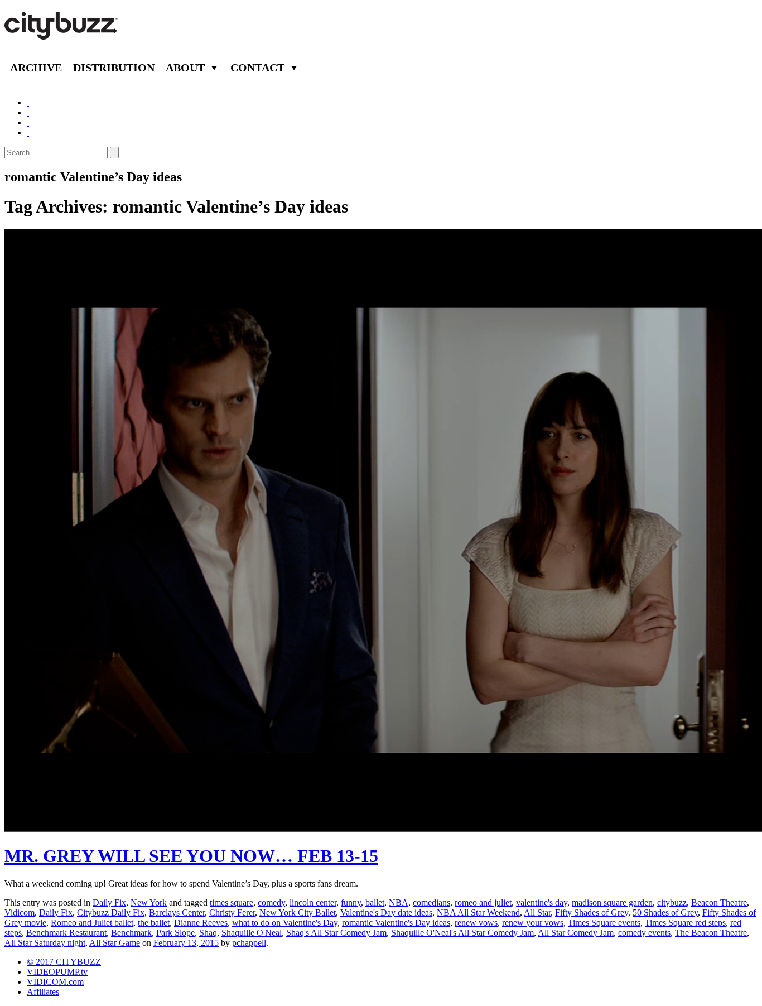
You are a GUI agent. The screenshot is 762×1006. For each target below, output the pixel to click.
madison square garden (612, 902)
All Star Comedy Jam (576, 932)
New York (149, 902)
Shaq (208, 932)
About (185, 67)
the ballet (154, 922)
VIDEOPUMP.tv (57, 971)
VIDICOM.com (55, 981)
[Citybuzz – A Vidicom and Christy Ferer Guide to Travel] (61, 33)
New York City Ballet (297, 912)
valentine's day (541, 902)
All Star (537, 912)
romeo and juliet (483, 902)
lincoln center (313, 902)
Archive (36, 67)
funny (351, 902)
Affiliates (43, 992)
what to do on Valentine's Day (284, 922)
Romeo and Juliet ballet (92, 922)
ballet (374, 902)
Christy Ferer (232, 912)
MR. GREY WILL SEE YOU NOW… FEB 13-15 (191, 856)
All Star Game (114, 942)
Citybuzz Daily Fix (110, 912)
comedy (271, 902)
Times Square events (604, 922)
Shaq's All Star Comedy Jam (336, 932)
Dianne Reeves (201, 922)
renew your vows (532, 922)
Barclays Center (177, 912)
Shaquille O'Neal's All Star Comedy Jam (462, 932)
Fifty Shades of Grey (591, 912)
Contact (257, 67)
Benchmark (131, 932)
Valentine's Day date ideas (386, 912)
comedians (431, 902)
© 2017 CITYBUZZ (64, 961)
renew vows (476, 922)
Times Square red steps (685, 922)
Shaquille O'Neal (251, 932)
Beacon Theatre (719, 902)
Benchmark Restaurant (66, 932)
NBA (398, 902)
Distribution (114, 67)
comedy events (644, 932)
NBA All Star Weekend (478, 912)
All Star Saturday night (44, 942)
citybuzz (672, 902)
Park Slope (175, 932)
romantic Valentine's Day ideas (396, 922)
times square (231, 902)
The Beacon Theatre (711, 932)
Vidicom (19, 912)
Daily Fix (109, 902)
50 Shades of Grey (665, 912)
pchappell (249, 942)
